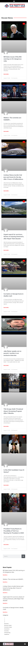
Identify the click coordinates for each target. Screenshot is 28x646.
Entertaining (7, 632)
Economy (6, 630)
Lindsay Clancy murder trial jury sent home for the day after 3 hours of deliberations (13, 177)
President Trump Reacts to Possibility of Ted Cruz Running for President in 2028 (14, 531)
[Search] (23, 556)
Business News (8, 625)
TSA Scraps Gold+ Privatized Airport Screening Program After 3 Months (13, 411)
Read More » (6, 74)
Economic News (8, 627)
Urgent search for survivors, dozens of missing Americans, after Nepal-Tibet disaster (14, 237)
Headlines (6, 634)
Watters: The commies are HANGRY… (13, 579)
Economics (6, 629)
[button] (14, 1)
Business (6, 623)
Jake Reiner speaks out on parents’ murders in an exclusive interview (12, 353)
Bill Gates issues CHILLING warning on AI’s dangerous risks (13, 59)
